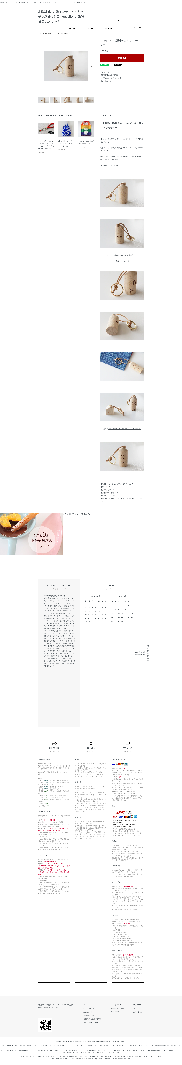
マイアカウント (121, 20)
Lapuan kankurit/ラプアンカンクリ (158, 1050)
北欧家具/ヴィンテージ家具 (120, 1046)
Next (91, 66)
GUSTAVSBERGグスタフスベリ (27, 1050)
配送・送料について (90, 1008)
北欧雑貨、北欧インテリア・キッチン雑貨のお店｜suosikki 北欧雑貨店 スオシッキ (61, 16)
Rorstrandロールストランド (46, 1050)
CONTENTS (109, 28)
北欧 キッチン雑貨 (20, 1046)
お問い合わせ (137, 1012)
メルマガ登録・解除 (117, 1008)
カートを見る (137, 1008)
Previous (41, 66)
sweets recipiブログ (113, 1052)
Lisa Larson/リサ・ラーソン (77, 1050)
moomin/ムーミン (102, 1052)
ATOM (117, 1012)
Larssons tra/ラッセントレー (87, 1052)
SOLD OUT (122, 58)
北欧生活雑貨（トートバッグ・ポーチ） (67, 1046)
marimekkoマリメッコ (61, 1050)
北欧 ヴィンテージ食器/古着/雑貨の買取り (157, 1046)
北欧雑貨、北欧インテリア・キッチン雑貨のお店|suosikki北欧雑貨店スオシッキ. (92, 1041)
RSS (112, 1012)
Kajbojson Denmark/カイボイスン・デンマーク (99, 1050)
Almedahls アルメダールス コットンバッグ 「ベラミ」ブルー (65, 143)
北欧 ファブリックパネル (137, 1046)
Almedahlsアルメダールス (70, 1052)
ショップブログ (116, 1005)
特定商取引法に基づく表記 (109, 75)
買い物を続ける (105, 81)
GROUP (90, 28)
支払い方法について (90, 1015)
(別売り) (122, 429)
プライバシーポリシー (90, 1022)
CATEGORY (72, 28)
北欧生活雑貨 (49, 33)
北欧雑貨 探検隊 (148, 653)
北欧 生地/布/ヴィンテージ (47, 1046)
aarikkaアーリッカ (174, 1050)
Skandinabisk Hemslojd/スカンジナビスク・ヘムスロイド (130, 1050)
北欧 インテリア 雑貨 (7, 1046)
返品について (104, 72)
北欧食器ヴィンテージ (32, 1046)
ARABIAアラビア (12, 1050)
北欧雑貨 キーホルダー (62, 33)
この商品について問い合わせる (110, 78)
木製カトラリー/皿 (175, 1046)
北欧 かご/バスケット (106, 1046)
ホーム (40, 33)
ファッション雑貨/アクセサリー (89, 1046)
